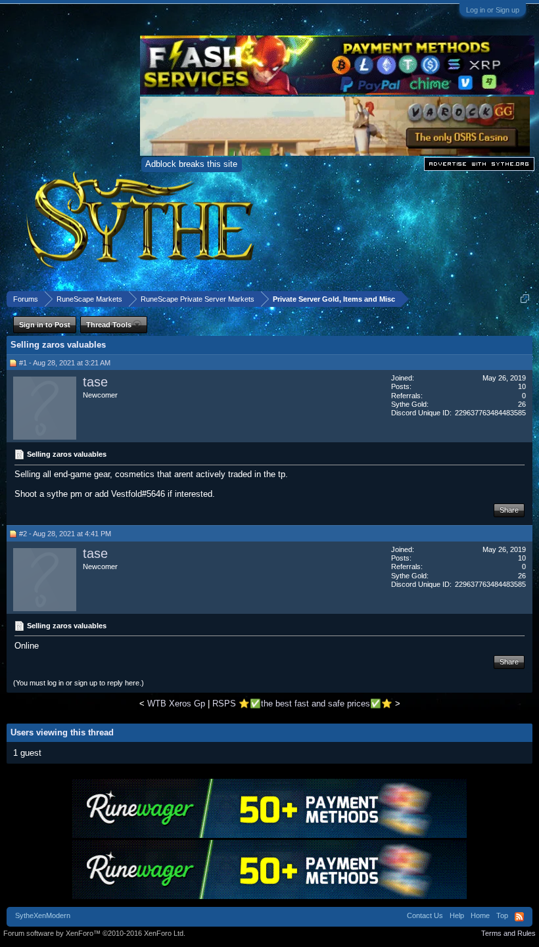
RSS (519, 916)
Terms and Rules (508, 933)
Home (480, 915)
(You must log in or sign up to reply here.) (78, 683)
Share (509, 510)
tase (95, 382)
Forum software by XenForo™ (94, 933)
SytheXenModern (42, 915)
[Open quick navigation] (525, 298)
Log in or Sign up (492, 10)
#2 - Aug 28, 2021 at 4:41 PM (65, 534)
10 (522, 386)
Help (457, 915)
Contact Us (425, 915)
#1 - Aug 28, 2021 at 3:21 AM (64, 363)
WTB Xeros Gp (176, 703)
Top (502, 915)
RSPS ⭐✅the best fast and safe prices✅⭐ (302, 703)
